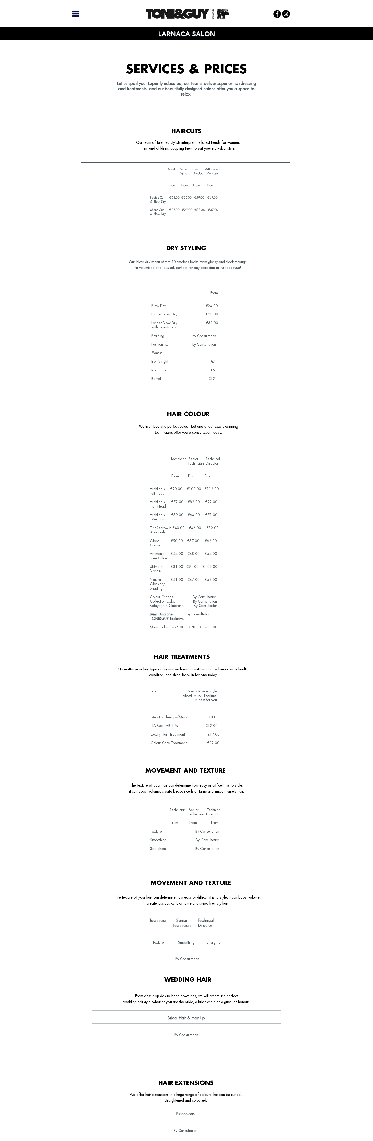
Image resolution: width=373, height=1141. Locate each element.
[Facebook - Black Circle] (277, 14)
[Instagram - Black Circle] (286, 14)
